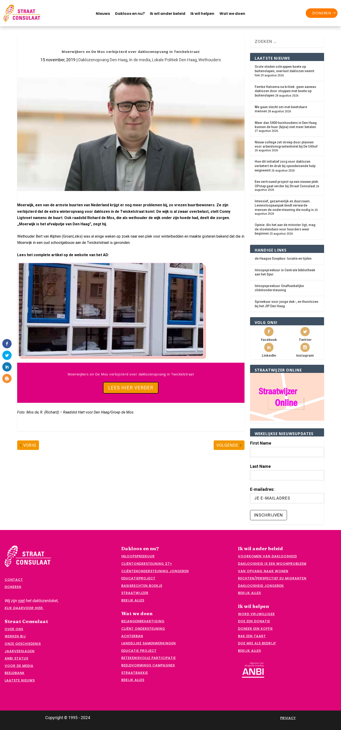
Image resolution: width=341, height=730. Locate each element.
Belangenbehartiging (142, 621)
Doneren (321, 13)
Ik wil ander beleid (167, 14)
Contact (14, 579)
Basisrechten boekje (141, 585)
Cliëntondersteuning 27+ (146, 563)
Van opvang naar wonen (263, 571)
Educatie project (139, 650)
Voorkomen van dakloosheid (267, 556)
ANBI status (16, 658)
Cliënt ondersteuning (143, 628)
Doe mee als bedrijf (257, 643)
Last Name (260, 466)
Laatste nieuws (20, 680)
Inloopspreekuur (138, 556)
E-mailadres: (262, 489)
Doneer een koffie (255, 628)
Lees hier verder (130, 388)
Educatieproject (138, 578)
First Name (260, 443)
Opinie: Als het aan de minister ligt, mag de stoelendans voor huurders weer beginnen (285, 229)
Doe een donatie (254, 621)
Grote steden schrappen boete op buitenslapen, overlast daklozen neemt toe (284, 71)
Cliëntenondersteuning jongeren (155, 571)
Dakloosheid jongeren (261, 585)
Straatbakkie (134, 672)
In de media (139, 59)
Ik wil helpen (202, 14)
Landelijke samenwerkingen (148, 643)
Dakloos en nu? (130, 14)
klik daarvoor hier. (24, 608)
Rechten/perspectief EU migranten (272, 578)
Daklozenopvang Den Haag (102, 59)
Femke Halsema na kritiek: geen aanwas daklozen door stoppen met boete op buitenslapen (285, 91)
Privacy (288, 718)
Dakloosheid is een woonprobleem (272, 563)
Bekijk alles (132, 600)
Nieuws (103, 14)
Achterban (132, 636)
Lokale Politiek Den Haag (174, 59)
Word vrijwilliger (256, 614)
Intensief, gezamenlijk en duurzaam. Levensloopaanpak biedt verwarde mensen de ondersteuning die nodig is (284, 205)
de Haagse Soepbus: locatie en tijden (283, 258)
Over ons (14, 629)
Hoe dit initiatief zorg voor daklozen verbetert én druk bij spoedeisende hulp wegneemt (285, 166)
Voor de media (19, 665)
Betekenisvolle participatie (148, 658)
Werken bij (15, 636)
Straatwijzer (134, 593)
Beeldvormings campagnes (148, 665)
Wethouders (209, 59)
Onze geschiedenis (23, 643)
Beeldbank (15, 673)
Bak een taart (252, 636)
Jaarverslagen (20, 651)
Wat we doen (232, 14)
